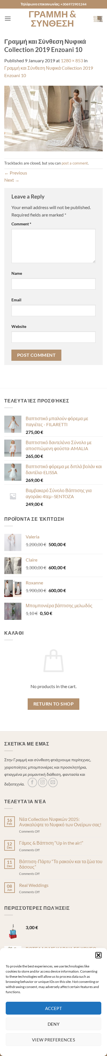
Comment (21, 223)
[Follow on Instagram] (42, 782)
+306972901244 (73, 4)
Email (16, 299)
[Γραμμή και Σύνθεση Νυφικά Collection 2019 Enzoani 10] (53, 118)
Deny (54, 1024)
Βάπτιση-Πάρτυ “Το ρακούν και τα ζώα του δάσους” (60, 864)
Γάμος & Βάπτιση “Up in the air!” (51, 842)
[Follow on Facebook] (32, 782)
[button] (98, 955)
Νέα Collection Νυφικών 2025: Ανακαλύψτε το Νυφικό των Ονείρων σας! (60, 821)
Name (16, 273)
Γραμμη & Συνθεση (52, 18)
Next (11, 180)
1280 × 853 (72, 60)
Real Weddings (34, 885)
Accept (53, 1008)
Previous (15, 172)
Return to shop (53, 703)
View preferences (53, 1039)
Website (18, 326)
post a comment (75, 163)
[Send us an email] (53, 782)
